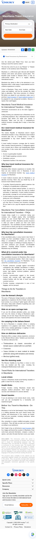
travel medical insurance (26, 97)
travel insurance (12, 97)
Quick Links (6, 480)
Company (5, 489)
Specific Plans (7, 483)
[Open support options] (33, 534)
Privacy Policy (18, 527)
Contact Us (8, 527)
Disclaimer (27, 527)
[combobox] (18, 24)
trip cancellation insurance (12, 261)
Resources (6, 486)
